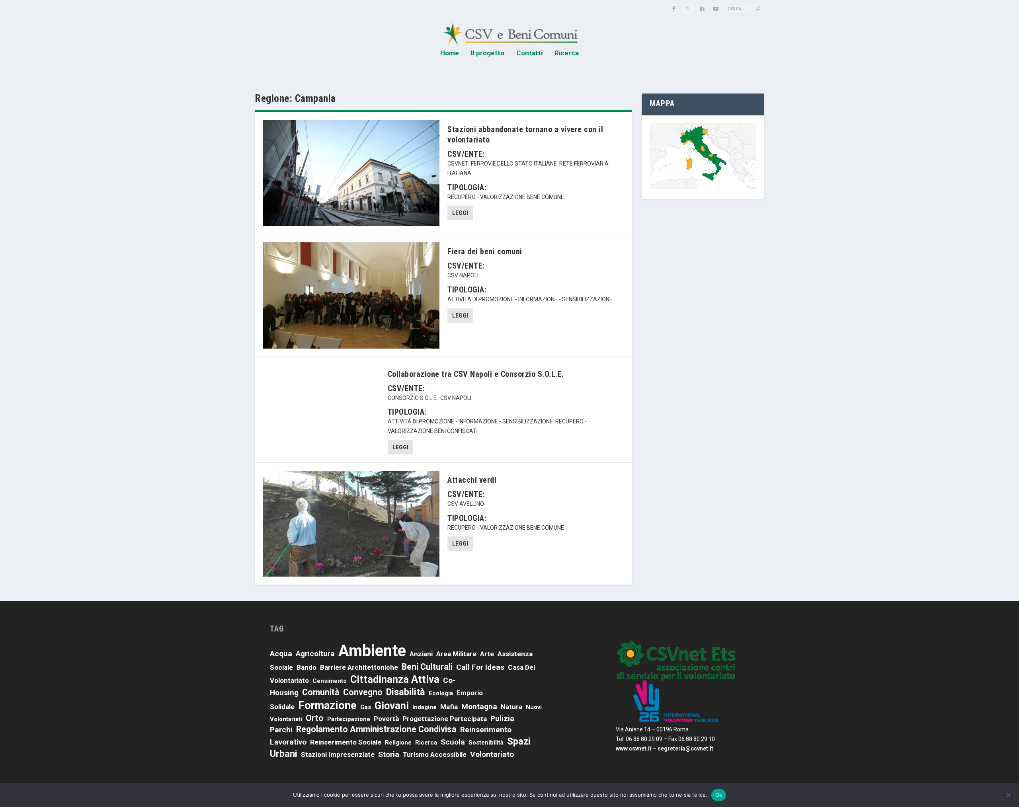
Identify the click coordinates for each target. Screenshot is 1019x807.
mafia (449, 707)
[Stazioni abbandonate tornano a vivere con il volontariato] (351, 173)
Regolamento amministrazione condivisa (376, 729)
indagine (424, 707)
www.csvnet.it (634, 748)
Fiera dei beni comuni (484, 251)
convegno (363, 692)
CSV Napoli (462, 275)
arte (487, 654)
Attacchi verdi (471, 480)
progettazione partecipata (444, 719)
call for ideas (480, 667)
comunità (321, 692)
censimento (329, 680)
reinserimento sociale (345, 742)
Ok (718, 794)
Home (449, 53)
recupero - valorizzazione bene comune (505, 197)
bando (306, 667)
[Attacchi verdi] (351, 524)
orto (315, 718)
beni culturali (427, 667)
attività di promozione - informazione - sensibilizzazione (530, 299)
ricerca (426, 742)
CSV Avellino (465, 504)
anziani (421, 654)
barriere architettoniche (359, 667)
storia (388, 754)
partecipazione (348, 719)
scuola (453, 742)
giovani (392, 705)
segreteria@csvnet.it (685, 748)
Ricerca (566, 53)
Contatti (529, 53)
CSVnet (458, 163)
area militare (456, 654)
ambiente (372, 650)
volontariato (492, 754)
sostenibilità (486, 742)
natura (511, 707)
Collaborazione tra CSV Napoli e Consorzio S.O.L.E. (476, 374)
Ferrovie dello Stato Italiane (514, 163)
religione (398, 742)
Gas (365, 707)
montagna (479, 706)
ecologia (441, 693)
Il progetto (487, 53)
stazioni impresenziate (338, 754)
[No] (1008, 795)
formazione (327, 705)
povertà (386, 719)
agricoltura (315, 653)
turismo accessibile (435, 754)
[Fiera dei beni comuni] (351, 295)
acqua (281, 653)
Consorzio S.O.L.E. (413, 398)
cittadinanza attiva (394, 679)
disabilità (405, 692)
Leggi (460, 213)
